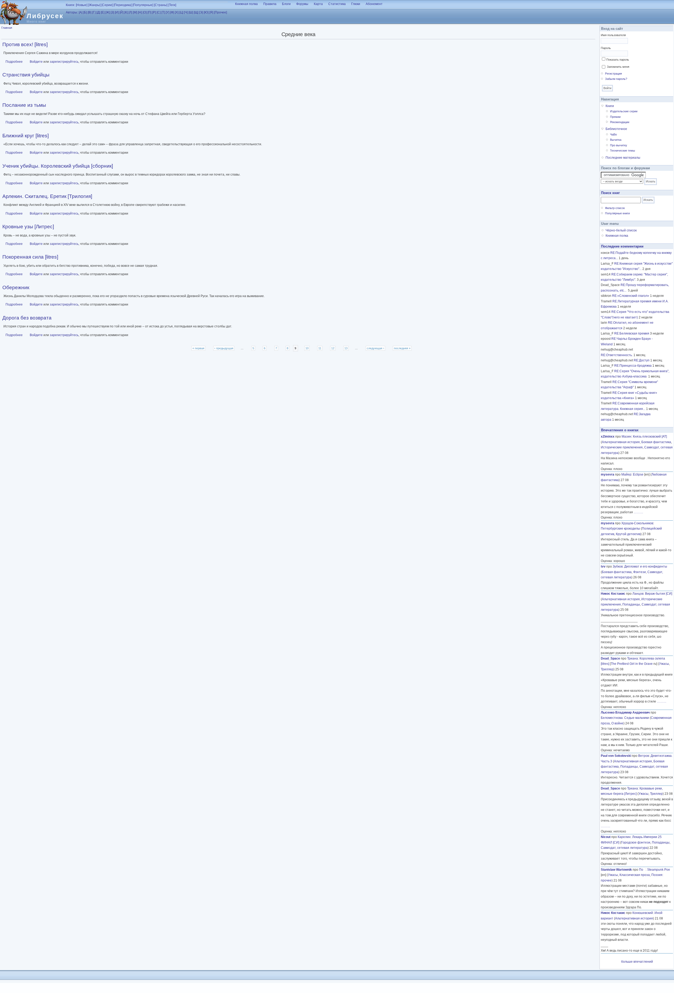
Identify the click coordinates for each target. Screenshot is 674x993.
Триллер (607, 669)
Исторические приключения (622, 447)
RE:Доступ (642, 360)
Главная (6, 27)
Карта (318, 4)
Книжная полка (246, 4)
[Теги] (172, 5)
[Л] (130, 12)
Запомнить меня (618, 66)
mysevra (607, 474)
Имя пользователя (613, 35)
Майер (626, 474)
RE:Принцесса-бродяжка (633, 365)
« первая (198, 348)
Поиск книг (610, 193)
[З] (112, 12)
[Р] (154, 12)
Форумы (302, 4)
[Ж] (107, 12)
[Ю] (206, 12)
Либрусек (45, 16)
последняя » (402, 348)
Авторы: (72, 12)
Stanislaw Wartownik (616, 869)
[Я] (211, 12)
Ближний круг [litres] (25, 135)
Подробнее (14, 62)
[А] (80, 12)
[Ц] (181, 12)
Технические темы (622, 150)
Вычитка (615, 139)
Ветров (643, 756)
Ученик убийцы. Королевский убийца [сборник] (57, 166)
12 (332, 348)
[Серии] (107, 5)
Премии (615, 116)
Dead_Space (610, 658)
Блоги (286, 4)
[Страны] (160, 5)
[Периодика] (122, 5)
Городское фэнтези (635, 842)
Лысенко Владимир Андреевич (625, 712)
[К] (126, 12)
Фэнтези (639, 572)
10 (307, 348)
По (642, 869)
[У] (167, 12)
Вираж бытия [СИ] (658, 593)
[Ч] (186, 12)
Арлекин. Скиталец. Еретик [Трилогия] (47, 196)
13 (346, 348)
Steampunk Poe (658, 869)
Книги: (70, 5)
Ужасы (664, 664)
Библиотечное (616, 129)
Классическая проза (635, 875)
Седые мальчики (636, 718)
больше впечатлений (637, 961)
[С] (159, 12)
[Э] (201, 12)
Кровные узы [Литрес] (28, 226)
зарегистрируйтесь (64, 62)
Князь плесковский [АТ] (650, 436)
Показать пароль (617, 59)
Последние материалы (623, 157)
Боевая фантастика (656, 442)
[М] (135, 12)
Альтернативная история (621, 442)
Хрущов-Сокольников (637, 523)
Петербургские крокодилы (620, 528)
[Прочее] (220, 12)
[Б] (85, 12)
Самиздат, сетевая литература (624, 848)
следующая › (375, 348)
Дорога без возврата (27, 318)
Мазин (626, 436)
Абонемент (374, 4)
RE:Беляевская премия (631, 333)
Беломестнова (612, 718)
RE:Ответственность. (617, 355)
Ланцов (637, 593)
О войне (617, 723)
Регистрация (613, 73)
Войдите (36, 62)
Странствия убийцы (25, 74)
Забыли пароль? (616, 78)
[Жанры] (94, 5)
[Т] (163, 12)
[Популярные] (142, 5)
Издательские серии (623, 111)
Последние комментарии (622, 246)
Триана (632, 658)
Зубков (618, 566)
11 (319, 348)
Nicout (606, 837)
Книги (610, 106)
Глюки (355, 4)
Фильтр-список (615, 208)
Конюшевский (642, 913)
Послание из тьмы (24, 105)
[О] (145, 12)
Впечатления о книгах (619, 430)
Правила (269, 4)
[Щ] (196, 12)
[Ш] (191, 12)
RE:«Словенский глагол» (630, 296)
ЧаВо (613, 134)
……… (638, 512)
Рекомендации (619, 122)
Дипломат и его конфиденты (645, 566)
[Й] (121, 12)
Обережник (15, 287)
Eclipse (638, 474)
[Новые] (81, 5)
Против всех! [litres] (25, 44)
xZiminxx (607, 436)
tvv (603, 566)
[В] (89, 12)
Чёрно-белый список (621, 230)
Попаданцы (631, 604)
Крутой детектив (628, 534)
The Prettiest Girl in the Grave (632, 664)
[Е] (103, 12)
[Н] (140, 12)
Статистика (337, 4)
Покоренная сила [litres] (30, 257)
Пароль (606, 48)
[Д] (98, 12)
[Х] (177, 12)
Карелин (624, 837)
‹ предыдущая (223, 348)
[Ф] (172, 12)
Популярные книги (617, 213)
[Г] (94, 12)
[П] (149, 12)
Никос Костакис (613, 593)
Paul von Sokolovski (616, 756)
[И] (117, 12)
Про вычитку (618, 145)
